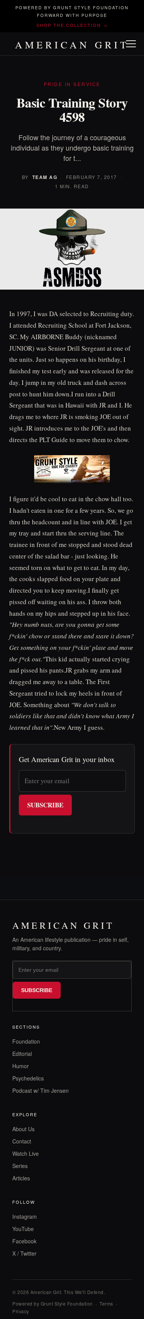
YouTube (23, 1229)
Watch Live (25, 1153)
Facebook (24, 1241)
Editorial (22, 1053)
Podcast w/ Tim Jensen (40, 1090)
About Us (23, 1129)
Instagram (24, 1216)
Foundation (26, 1041)
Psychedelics (28, 1078)
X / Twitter (24, 1253)
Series (20, 1166)
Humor (20, 1066)
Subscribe (45, 805)
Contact (21, 1141)
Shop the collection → (72, 25)
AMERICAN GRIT (72, 44)
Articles (21, 1178)
